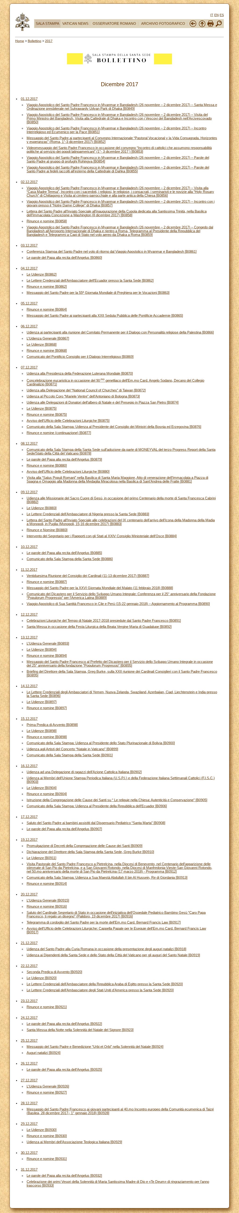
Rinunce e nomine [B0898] (47, 737)
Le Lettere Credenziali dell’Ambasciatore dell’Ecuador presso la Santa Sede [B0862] (90, 280)
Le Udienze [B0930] (41, 1130)
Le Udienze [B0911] (41, 858)
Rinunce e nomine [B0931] (47, 1159)
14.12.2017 (29, 686)
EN (216, 15)
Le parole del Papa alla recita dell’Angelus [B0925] (64, 1069)
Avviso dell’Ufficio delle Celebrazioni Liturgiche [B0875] (68, 421)
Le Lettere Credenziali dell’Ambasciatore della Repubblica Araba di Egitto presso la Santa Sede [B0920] (105, 984)
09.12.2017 (29, 492)
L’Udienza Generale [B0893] (48, 643)
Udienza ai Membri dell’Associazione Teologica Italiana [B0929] (74, 1142)
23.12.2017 (29, 1001)
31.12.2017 (29, 1169)
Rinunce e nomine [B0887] (47, 582)
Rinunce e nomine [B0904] (47, 794)
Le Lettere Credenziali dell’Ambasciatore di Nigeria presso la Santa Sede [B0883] (88, 514)
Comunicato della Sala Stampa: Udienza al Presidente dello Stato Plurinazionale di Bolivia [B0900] (101, 743)
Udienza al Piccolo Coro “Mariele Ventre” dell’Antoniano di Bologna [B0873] (83, 396)
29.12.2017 (29, 1124)
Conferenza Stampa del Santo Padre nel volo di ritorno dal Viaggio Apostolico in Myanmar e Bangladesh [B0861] (112, 251)
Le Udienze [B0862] (41, 274)
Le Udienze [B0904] (41, 788)
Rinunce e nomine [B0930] (47, 1136)
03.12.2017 (29, 245)
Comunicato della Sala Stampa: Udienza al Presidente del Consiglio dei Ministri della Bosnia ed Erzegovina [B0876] (114, 427)
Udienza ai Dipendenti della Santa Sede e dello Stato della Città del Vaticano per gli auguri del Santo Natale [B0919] (113, 955)
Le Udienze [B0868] (41, 344)
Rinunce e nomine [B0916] (47, 906)
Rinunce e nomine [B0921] (47, 1007)
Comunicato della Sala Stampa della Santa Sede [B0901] (70, 755)
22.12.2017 (29, 966)
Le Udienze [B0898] (41, 731)
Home (19, 41)
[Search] (218, 26)
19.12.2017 (29, 840)
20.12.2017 (29, 894)
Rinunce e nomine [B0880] (47, 465)
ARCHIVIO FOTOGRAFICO (163, 23)
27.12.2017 (29, 1080)
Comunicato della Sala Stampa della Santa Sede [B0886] (70, 559)
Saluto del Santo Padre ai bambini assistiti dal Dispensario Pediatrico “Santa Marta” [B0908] (96, 823)
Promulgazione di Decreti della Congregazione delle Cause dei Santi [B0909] (84, 846)
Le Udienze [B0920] (41, 978)
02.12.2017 (29, 182)
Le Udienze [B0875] (41, 408)
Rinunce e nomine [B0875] (47, 414)
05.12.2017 (29, 303)
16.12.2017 (29, 766)
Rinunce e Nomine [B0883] (47, 530)
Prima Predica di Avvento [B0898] (52, 725)
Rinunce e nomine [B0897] (47, 708)
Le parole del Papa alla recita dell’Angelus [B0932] (64, 1175)
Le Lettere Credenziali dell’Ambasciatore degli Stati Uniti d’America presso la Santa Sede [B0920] (100, 990)
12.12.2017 (29, 614)
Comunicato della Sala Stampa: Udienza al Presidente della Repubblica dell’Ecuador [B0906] (97, 806)
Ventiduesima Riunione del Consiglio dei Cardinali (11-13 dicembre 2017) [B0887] (88, 576)
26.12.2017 (29, 1063)
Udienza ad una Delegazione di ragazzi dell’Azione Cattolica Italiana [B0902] (84, 772)
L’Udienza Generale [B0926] (48, 1086)
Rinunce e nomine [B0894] (47, 656)
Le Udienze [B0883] (41, 508)
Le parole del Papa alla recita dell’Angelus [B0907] (64, 829)
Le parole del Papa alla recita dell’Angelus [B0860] (64, 258)
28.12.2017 (29, 1103)
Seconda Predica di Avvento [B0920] (54, 972)
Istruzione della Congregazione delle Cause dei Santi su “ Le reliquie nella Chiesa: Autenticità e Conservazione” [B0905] (117, 800)
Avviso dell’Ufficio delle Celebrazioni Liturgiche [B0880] (68, 471)
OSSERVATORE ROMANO (114, 23)
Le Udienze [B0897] (41, 702)
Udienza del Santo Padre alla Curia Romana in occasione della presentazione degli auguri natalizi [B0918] (106, 949)
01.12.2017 (29, 99)
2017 (49, 41)
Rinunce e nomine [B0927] (47, 1092)
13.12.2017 (29, 637)
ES (222, 15)
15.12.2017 (29, 719)
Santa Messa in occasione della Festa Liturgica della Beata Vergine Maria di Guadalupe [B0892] (99, 627)
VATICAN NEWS (75, 23)
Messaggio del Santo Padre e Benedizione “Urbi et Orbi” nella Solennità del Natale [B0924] (95, 1047)
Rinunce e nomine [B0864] (47, 309)
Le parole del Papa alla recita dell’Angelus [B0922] (64, 1024)
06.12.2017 (29, 326)
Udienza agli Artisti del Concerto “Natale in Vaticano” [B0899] (72, 749)
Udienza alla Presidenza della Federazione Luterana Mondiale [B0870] (80, 373)
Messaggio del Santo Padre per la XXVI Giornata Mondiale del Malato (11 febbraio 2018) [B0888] (100, 588)
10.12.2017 (29, 547)
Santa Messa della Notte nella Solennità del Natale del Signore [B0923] (80, 1030)
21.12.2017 (29, 943)
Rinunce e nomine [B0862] (47, 286)
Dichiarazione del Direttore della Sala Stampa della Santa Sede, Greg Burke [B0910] (90, 852)
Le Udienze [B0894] (41, 649)
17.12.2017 (29, 817)
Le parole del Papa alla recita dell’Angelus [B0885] (64, 553)
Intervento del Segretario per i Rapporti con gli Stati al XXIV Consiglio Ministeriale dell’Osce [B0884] (102, 536)
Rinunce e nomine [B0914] (47, 884)
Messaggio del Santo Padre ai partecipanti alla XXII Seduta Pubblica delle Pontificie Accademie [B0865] (105, 315)
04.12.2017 (29, 268)
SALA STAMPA (47, 23)
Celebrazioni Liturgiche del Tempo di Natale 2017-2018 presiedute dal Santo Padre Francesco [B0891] (104, 621)
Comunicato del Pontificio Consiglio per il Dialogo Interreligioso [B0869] (80, 357)
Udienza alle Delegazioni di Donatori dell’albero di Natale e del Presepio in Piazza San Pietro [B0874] (103, 402)
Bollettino (34, 41)
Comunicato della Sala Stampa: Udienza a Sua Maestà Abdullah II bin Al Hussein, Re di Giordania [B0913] (107, 877)
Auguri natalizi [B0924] (43, 1053)
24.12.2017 (29, 1018)
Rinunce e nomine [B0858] (47, 221)
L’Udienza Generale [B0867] (48, 338)
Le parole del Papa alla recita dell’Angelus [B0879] (64, 459)
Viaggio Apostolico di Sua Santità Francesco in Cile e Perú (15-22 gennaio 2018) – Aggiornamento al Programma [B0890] (118, 604)
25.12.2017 (29, 1040)
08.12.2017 (29, 443)
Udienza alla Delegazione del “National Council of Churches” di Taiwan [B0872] (86, 390)
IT (211, 15)
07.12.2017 (29, 367)
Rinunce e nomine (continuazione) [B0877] (59, 433)
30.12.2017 (29, 1153)
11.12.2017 (29, 570)
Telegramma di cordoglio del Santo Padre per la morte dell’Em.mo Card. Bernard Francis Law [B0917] (104, 922)
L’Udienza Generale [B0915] (48, 900)
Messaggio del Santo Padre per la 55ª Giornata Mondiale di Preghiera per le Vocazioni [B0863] (98, 293)
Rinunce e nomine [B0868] (47, 350)
